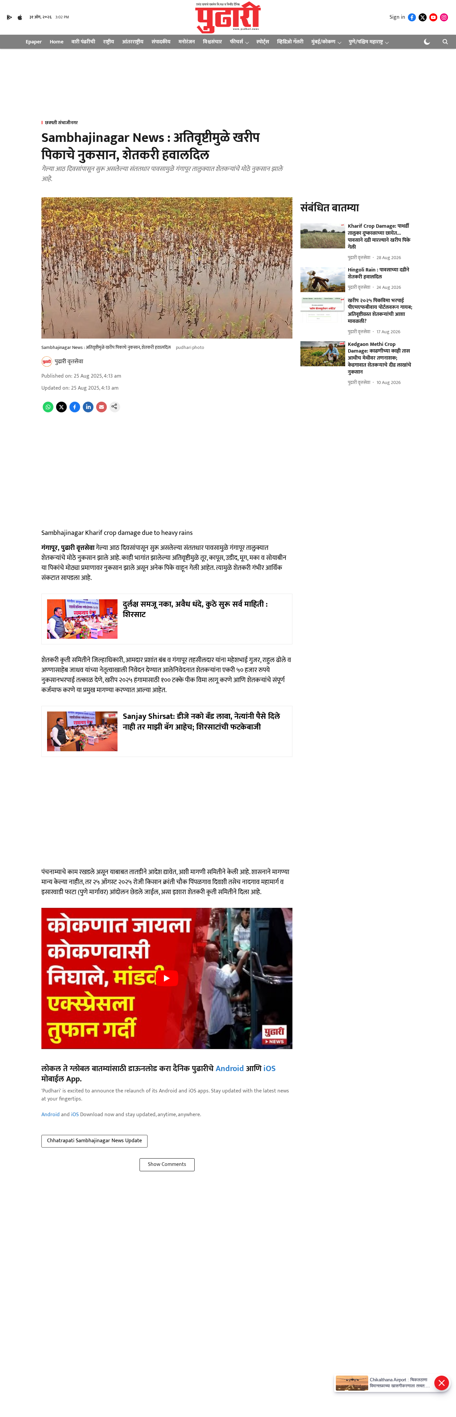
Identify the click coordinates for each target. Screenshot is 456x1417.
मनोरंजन (187, 41)
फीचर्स (236, 41)
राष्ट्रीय (108, 41)
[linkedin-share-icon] (88, 410)
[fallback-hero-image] (322, 235)
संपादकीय (161, 41)
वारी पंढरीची (83, 41)
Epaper (34, 41)
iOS (269, 1068)
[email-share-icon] (101, 410)
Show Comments (167, 1164)
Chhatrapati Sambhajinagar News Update (94, 1140)
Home (56, 41)
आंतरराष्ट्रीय (133, 41)
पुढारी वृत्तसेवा (69, 362)
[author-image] (46, 361)
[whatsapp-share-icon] (48, 410)
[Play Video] (167, 978)
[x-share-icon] (61, 410)
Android (230, 1068)
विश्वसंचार (212, 41)
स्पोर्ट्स (262, 41)
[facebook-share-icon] (74, 410)
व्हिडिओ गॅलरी (290, 41)
